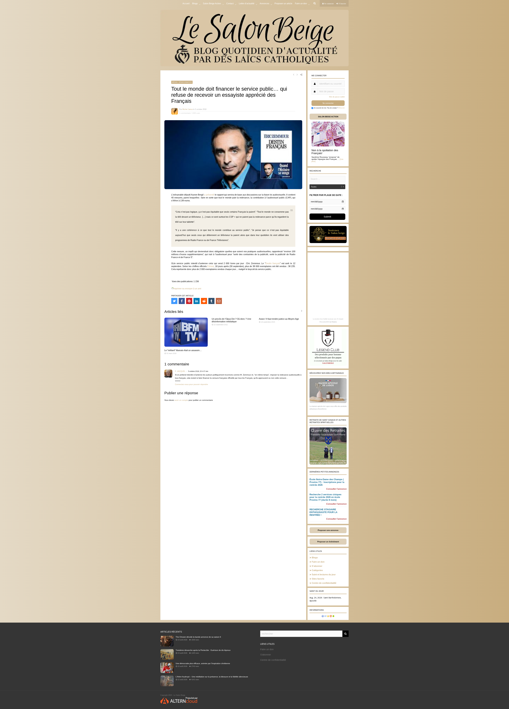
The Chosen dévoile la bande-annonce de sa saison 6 (198, 637)
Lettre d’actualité (246, 3)
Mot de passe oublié (337, 97)
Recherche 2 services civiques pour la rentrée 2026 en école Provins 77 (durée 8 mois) (325, 497)
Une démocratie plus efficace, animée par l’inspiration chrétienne (203, 663)
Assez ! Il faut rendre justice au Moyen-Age (279, 319)
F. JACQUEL (180, 371)
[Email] (219, 301)
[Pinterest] (189, 301)
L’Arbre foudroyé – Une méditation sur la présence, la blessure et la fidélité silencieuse (212, 677)
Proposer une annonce (328, 530)
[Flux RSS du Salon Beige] (331, 616)
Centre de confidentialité (324, 583)
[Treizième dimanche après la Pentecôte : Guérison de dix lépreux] (167, 659)
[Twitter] (174, 301)
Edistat (210, 266)
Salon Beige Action (212, 3)
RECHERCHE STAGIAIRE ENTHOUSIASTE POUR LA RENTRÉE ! (323, 512)
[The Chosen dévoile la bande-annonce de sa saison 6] (167, 645)
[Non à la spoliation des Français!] (328, 146)
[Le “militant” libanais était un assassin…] (186, 346)
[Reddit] (204, 301)
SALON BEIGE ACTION (328, 117)
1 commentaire (185, 113)
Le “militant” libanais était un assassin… (183, 350)
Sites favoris (318, 579)
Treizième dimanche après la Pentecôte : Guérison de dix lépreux (203, 650)
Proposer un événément (328, 542)
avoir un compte (181, 400)
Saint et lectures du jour (324, 574)
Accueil (186, 3)
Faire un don (318, 562)
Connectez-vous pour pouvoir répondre (191, 384)
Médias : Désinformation (182, 82)
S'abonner (265, 654)
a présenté (209, 195)
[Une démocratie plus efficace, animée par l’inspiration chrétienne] (167, 672)
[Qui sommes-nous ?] (323, 616)
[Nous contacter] (325, 616)
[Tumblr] (211, 301)
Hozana (334, 322)
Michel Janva (187, 109)
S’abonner (317, 566)
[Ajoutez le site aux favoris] (328, 616)
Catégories (317, 570)
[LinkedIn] (197, 301)
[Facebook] (182, 301)
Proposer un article (283, 3)
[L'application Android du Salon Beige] (333, 616)
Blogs (195, 3)
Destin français (273, 263)
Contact (230, 3)
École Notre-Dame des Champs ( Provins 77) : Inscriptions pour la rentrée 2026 (327, 482)
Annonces (264, 3)
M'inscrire (341, 108)
